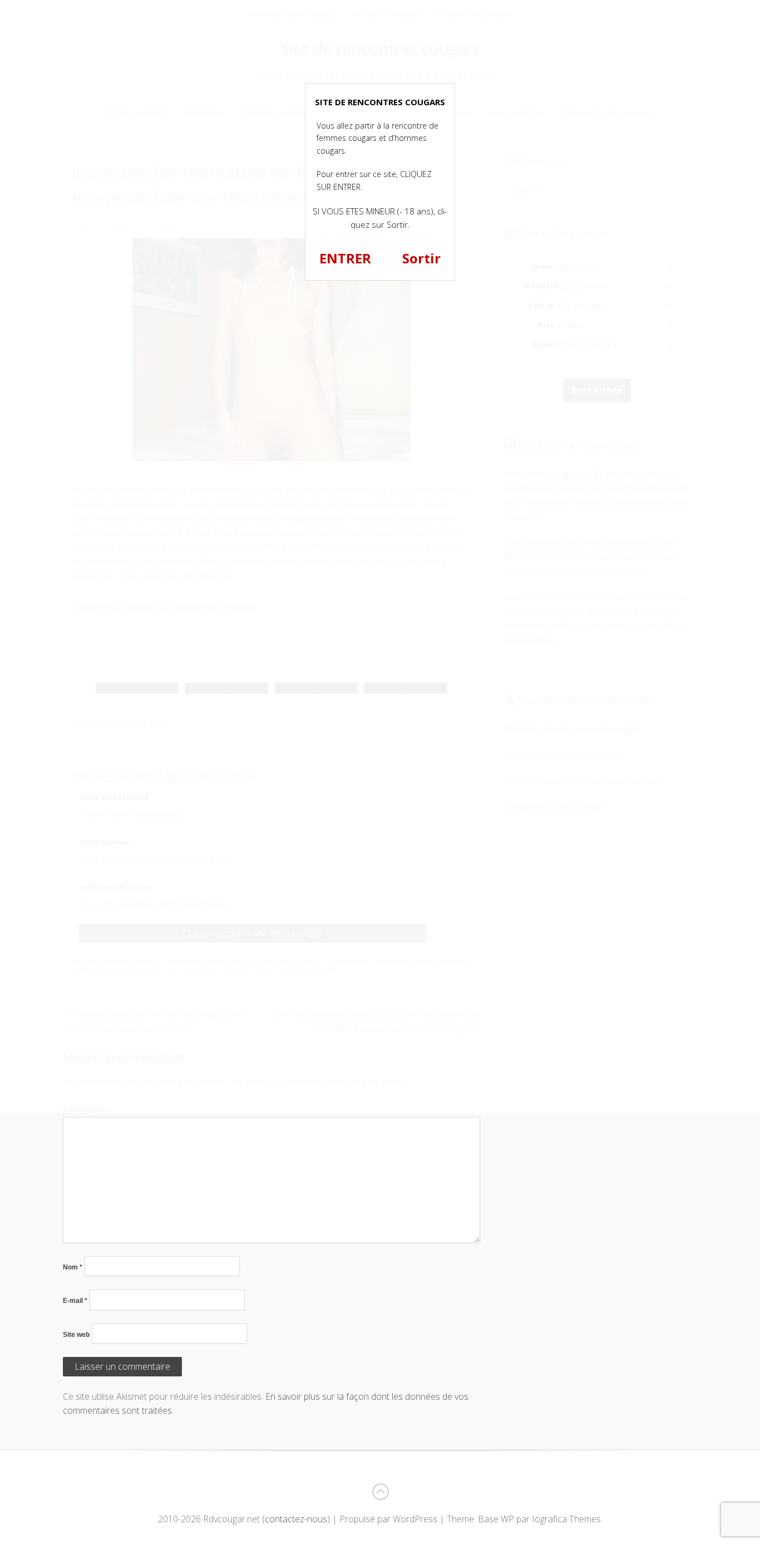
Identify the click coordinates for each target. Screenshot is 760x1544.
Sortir (421, 258)
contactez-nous (296, 1519)
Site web (76, 1335)
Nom (72, 1267)
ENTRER (345, 258)
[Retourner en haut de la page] (380, 1492)
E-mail (75, 1301)
